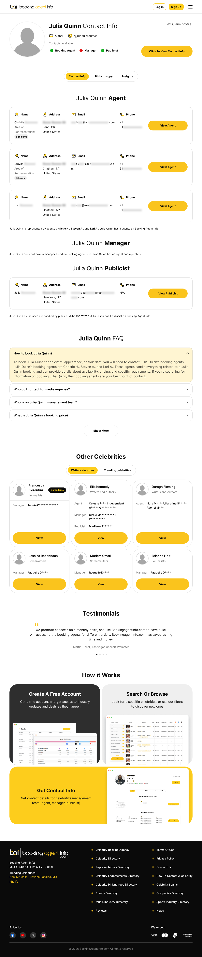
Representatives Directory (113, 867)
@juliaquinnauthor (85, 35)
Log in (159, 6)
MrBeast (21, 876)
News (160, 910)
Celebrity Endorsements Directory (117, 875)
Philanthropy (104, 76)
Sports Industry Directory (172, 902)
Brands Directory (107, 893)
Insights (127, 76)
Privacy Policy (165, 858)
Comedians (57, 489)
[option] (101, 636)
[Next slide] (171, 635)
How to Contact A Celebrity (174, 875)
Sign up (176, 6)
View (39, 538)
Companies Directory (170, 893)
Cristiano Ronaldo (39, 876)
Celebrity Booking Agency (112, 849)
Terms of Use (165, 849)
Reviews (101, 910)
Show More (101, 430)
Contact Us (163, 867)
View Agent (168, 125)
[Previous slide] (30, 635)
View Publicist (168, 293)
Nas (12, 876)
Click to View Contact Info (167, 51)
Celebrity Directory (108, 858)
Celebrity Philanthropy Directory (116, 884)
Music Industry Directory (112, 902)
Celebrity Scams (167, 884)
